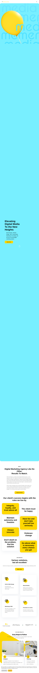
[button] (9, 242)
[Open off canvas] (36, 1)
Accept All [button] (10, 670)
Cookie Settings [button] (4, 670)
